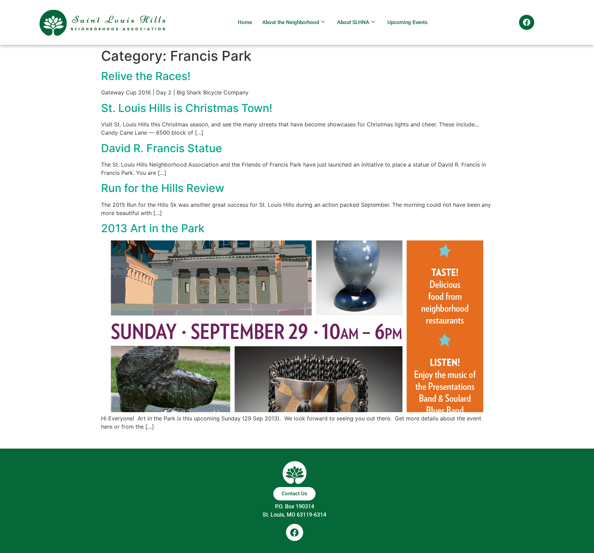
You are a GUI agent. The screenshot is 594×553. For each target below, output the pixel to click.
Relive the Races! (145, 76)
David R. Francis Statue (161, 148)
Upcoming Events (407, 22)
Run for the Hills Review (162, 188)
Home (245, 22)
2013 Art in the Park (153, 228)
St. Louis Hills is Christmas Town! (186, 108)
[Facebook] (526, 22)
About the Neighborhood (290, 22)
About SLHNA (353, 22)
